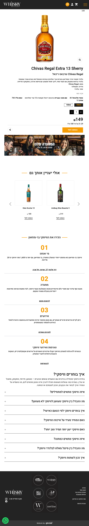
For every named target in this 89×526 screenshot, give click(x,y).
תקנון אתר (83, 490)
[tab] (44, 393)
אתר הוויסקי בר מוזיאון (79, 499)
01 (44, 248)
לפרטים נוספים (45, 332)
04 (44, 341)
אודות (84, 488)
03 (44, 310)
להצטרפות (44, 363)
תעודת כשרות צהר (80, 492)
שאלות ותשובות (81, 495)
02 (44, 279)
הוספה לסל (72, 129)
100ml (68, 105)
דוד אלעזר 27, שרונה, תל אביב (44, 269)
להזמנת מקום (44, 301)
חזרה (83, 10)
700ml (78, 105)
